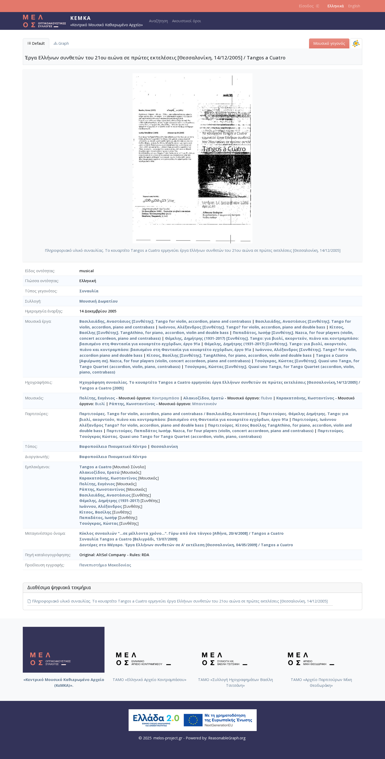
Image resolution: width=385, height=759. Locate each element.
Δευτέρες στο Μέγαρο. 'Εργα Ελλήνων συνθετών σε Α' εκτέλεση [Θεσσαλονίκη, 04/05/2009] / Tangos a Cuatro (186, 544)
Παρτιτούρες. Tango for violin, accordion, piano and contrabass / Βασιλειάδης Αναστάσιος (168, 413)
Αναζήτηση (158, 20)
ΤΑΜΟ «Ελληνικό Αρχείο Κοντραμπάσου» (149, 679)
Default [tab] (38, 43)
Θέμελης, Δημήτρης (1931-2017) (109, 500)
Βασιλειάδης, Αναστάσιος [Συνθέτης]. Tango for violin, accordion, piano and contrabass (165, 321)
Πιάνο (266, 397)
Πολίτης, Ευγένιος (97, 397)
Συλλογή (32, 301)
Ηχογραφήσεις (38, 382)
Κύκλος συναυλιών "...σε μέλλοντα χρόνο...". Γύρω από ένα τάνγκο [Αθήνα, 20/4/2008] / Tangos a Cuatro (181, 533)
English (354, 5)
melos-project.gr (167, 737)
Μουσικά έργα (38, 321)
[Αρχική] (46, 20)
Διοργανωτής (37, 456)
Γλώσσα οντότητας (41, 280)
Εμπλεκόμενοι (37, 466)
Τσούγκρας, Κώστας (98, 523)
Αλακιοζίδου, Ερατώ (203, 397)
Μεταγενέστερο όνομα (45, 533)
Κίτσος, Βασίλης (95, 512)
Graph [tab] (63, 43)
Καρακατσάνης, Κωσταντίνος (305, 397)
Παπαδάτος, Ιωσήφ (98, 517)
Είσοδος (306, 5)
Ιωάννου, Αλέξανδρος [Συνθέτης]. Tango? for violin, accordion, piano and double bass (242, 327)
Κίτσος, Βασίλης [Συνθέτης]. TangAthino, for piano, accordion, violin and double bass (229, 355)
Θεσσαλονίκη (164, 446)
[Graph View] (356, 43)
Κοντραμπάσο (165, 397)
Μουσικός (34, 397)
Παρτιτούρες (36, 413)
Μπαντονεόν (204, 403)
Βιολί (100, 403)
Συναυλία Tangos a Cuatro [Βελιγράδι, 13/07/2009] (128, 539)
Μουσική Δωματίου (98, 301)
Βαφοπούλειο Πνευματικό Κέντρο (113, 446)
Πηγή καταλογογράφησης (47, 554)
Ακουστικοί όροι (186, 20)
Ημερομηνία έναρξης (43, 311)
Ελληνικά (335, 5)
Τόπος (31, 446)
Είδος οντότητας (39, 270)
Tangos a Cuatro (95, 466)
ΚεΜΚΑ (80, 17)
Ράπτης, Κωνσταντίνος (132, 403)
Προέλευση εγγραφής (44, 564)
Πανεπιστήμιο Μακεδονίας (105, 564)
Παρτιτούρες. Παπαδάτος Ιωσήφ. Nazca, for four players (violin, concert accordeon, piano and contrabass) (210, 430)
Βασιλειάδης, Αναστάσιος (105, 495)
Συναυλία (88, 290)
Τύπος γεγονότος (41, 290)
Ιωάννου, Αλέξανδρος (100, 506)
